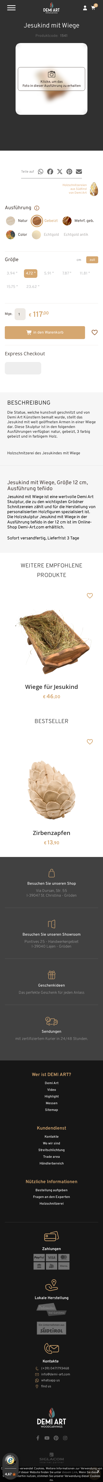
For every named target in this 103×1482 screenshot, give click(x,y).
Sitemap (51, 1110)
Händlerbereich (52, 1164)
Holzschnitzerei (52, 1204)
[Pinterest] (69, 172)
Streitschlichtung (51, 1150)
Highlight (52, 1097)
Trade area (51, 1157)
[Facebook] (50, 172)
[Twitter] (60, 172)
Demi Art (51, 1083)
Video (51, 1090)
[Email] (79, 172)
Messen (51, 1103)
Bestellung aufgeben (51, 1190)
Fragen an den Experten (51, 1197)
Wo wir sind (51, 1144)
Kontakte (52, 1137)
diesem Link (69, 1472)
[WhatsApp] (41, 172)
